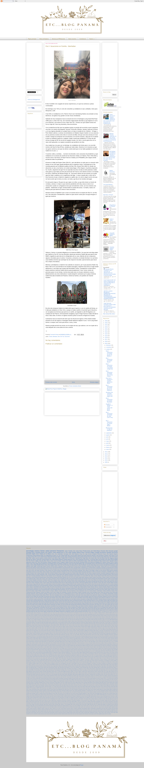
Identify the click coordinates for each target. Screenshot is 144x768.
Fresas (82, 594)
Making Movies (97, 664)
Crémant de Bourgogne (45, 633)
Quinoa (82, 682)
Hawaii (75, 649)
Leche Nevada (101, 559)
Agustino (60, 615)
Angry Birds (56, 618)
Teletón (42, 575)
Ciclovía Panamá (89, 629)
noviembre (109, 347)
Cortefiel (79, 592)
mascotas (93, 609)
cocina (97, 564)
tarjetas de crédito (45, 586)
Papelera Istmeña (55, 678)
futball (108, 570)
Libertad (57, 574)
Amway (44, 571)
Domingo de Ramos (48, 593)
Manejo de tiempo (106, 599)
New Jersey (41, 674)
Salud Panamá (115, 574)
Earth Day (93, 593)
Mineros (78, 670)
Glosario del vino (82, 646)
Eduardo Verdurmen (66, 638)
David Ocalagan (51, 634)
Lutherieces (33, 664)
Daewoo (104, 633)
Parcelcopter (66, 678)
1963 (68, 612)
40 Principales (75, 612)
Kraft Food (38, 659)
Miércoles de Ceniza (107, 670)
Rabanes (91, 682)
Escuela (40, 641)
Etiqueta (61, 641)
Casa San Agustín (103, 626)
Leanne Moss (91, 660)
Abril (61, 614)
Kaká (105, 566)
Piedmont (100, 679)
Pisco (117, 679)
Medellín (39, 564)
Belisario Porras (34, 622)
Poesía (59, 582)
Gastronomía (89, 566)
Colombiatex (64, 592)
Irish (117, 652)
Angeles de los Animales (44, 618)
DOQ (102, 633)
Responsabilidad (84, 582)
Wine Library (75, 608)
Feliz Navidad (115, 578)
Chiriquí (27, 573)
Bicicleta (46, 589)
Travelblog (79, 607)
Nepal (112, 672)
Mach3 (63, 664)
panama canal (115, 564)
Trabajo (36, 560)
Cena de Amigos (57, 560)
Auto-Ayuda (83, 555)
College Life (58, 592)
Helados (81, 649)
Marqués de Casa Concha (71, 667)
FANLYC (48, 594)
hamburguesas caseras (70, 609)
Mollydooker (31, 671)
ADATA (86, 575)
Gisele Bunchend (70, 646)
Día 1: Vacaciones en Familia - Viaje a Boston (109, 423)
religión (34, 554)
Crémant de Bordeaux (36, 633)
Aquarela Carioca (113, 618)
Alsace (112, 586)
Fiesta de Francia (45, 644)
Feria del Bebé (53, 642)
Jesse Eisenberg (51, 655)
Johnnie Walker (33, 564)
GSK (76, 645)
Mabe (57, 664)
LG (44, 570)
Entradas (107, 524)
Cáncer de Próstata (60, 578)
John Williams (55, 581)
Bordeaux (45, 562)
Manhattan (55, 336)
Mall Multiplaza (66, 574)
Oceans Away (35, 675)
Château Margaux (81, 629)
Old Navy (43, 601)
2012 (106, 456)
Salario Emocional (112, 171)
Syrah (54, 563)
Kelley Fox (101, 657)
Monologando (49, 671)
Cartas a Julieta (112, 219)
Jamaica (28, 564)
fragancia (78, 585)
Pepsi (95, 574)
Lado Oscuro (49, 660)
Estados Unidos (87, 560)
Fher (30, 644)
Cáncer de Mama (67, 566)
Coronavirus (53, 578)
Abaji (44, 614)
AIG (116, 612)
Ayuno (108, 619)
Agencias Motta (44, 615)
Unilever (116, 560)
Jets (70, 655)
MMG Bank (54, 664)
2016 (106, 341)
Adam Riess (80, 614)
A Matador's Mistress (108, 612)
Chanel (109, 627)
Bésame (64, 577)
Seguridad (111, 560)
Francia (104, 554)
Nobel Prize (28, 582)
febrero (108, 447)
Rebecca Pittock (76, 683)
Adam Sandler (85, 614)
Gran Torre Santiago (60, 648)
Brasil (46, 568)
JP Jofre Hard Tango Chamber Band (41, 597)
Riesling (72, 604)
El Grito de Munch (94, 638)
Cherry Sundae (51, 629)
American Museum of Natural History (104, 616)
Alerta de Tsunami (98, 586)
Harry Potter (77, 596)
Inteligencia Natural (85, 652)
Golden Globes (61, 596)
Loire (70, 599)
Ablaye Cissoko (94, 575)
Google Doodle (64, 555)
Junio (40, 657)
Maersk (80, 664)
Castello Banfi (81, 577)
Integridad (108, 573)
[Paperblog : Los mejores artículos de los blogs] (31, 108)
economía (101, 564)
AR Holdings (35, 614)
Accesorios (68, 614)
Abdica (51, 614)
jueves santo (89, 585)
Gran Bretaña (54, 648)
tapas (40, 586)
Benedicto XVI (90, 571)
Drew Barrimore (43, 637)
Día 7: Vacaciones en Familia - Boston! (109, 360)
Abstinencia (64, 614)
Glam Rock (94, 566)
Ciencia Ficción (95, 629)
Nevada (104, 560)
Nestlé (29, 674)
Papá (34, 603)
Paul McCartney (65, 564)
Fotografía (34, 579)
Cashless (32, 627)
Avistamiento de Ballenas (76, 588)
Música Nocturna (82, 672)
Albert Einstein (85, 615)
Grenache (73, 648)
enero (107, 449)
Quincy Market (75, 682)
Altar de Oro (81, 616)
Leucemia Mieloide (52, 574)
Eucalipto (69, 641)
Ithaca (29, 653)
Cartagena (62, 562)
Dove (101, 563)
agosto (108, 435)
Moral (109, 559)
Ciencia (93, 563)
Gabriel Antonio (44, 556)
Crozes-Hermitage (93, 592)
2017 (106, 339)
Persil (63, 679)
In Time (71, 652)
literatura (111, 570)
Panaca (31, 678)
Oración (60, 601)
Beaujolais (84, 571)
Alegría (116, 615)
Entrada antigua (94, 382)
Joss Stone (44, 656)
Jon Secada (96, 655)
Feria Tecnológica (55, 594)
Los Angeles (52, 663)
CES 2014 (68, 577)
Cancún (51, 626)
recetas (41, 611)
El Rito (116, 638)
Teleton (111, 605)
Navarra (102, 672)
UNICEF (95, 607)
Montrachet (77, 600)
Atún (61, 588)
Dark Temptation (34, 634)
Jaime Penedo (74, 653)
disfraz (51, 609)
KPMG (60, 657)
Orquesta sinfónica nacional (73, 601)
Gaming (87, 645)
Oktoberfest (52, 675)
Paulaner (102, 678)
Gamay (89, 568)
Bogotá (80, 563)
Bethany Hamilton (52, 622)
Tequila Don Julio (29, 607)
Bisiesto (87, 622)
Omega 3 (57, 601)
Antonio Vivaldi (87, 618)
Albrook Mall (103, 575)
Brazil (76, 623)
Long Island (82, 599)
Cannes (54, 626)
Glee (51, 596)
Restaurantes (67, 567)
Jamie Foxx (96, 653)
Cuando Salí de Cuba (59, 633)
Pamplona (108, 601)
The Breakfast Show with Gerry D (46, 607)
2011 (106, 458)
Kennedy (42, 570)
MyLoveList (66, 672)
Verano (92, 564)
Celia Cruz (86, 590)
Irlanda (113, 596)
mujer (40, 560)
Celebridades (60, 554)
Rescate (50, 685)
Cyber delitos (82, 633)
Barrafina (106, 588)
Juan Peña (80, 656)
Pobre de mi (104, 603)
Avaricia (33, 577)
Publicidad (77, 558)
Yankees (83, 608)
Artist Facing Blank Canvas (62, 619)
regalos (44, 611)
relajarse (31, 586)
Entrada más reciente (51, 382)
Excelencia (77, 641)
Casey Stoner (28, 627)
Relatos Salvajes (115, 683)
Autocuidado (68, 588)
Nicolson (66, 674)
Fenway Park (41, 642)
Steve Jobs (28, 575)
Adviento (92, 586)
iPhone (81, 585)
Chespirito (56, 629)
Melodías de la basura (83, 668)
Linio (108, 566)
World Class (106, 556)
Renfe (30, 685)
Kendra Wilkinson (89, 597)
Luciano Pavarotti (78, 581)
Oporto (89, 675)
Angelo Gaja (51, 618)
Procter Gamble (38, 604)
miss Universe (115, 609)
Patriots (116, 562)
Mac (46, 570)
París (89, 574)
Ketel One (107, 558)
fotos (51, 559)
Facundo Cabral (98, 641)
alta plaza (98, 608)
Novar (107, 674)
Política (108, 603)
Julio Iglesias (28, 657)
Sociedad (60, 605)
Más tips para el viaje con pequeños (109, 429)
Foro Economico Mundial (97, 644)
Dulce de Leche (52, 637)
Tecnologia (33, 575)
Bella (38, 622)
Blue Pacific (50, 589)
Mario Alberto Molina (42, 667)
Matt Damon (111, 667)
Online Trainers (43, 582)
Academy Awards (86, 586)
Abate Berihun (47, 614)
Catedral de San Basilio (51, 627)
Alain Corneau (75, 615)
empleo (75, 555)
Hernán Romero (98, 649)
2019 (106, 335)
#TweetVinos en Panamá (113, 205)
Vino (84, 554)
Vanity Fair (35, 608)
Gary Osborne (91, 645)
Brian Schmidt (83, 623)
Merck (90, 581)
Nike (32, 601)
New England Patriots (53, 564)
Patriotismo (94, 678)
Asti (54, 588)
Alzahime (91, 616)
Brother (63, 589)
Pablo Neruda (100, 601)
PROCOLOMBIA (114, 559)
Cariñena (67, 626)
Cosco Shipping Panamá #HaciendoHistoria (96, 631)
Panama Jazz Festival (52, 570)
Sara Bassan (33, 605)
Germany (27, 646)
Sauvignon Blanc (77, 567)
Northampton (35, 601)
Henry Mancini (85, 649)
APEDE (32, 614)
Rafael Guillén (34, 683)
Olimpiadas (37, 582)
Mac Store (60, 664)
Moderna (116, 670)
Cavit (58, 627)
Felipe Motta (81, 573)
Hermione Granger (92, 649)
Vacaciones (67, 336)
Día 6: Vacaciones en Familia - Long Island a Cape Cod (109, 366)
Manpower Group (78, 554)
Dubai (48, 637)
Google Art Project (33, 648)
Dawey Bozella (61, 634)
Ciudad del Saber (32, 578)
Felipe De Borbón (35, 642)
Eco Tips (59, 555)
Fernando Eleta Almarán (60, 642)
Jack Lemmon (54, 653)
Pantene (31, 603)
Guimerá (105, 648)
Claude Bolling (108, 629)
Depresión (28, 593)
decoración (37, 609)
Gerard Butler (115, 594)
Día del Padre (85, 578)
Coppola (64, 631)
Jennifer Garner (45, 655)
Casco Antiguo (115, 626)
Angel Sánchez (37, 618)
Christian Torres (75, 629)
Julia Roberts (67, 597)
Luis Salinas (108, 663)
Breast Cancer (50, 560)
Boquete (56, 577)
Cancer (58, 562)
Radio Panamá (106, 682)
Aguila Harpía (49, 615)
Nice (58, 674)
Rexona (73, 564)
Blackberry (51, 577)
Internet (113, 555)
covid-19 (72, 555)
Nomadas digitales (78, 674)
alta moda (93, 608)
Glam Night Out (42, 596)
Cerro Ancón (79, 627)
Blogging (27, 623)
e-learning (70, 585)
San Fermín (115, 604)
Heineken (98, 573)
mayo (107, 441)
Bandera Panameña (97, 588)
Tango (37, 559)
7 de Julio (71, 586)
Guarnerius (88, 648)
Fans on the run (111, 641)
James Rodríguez (91, 653)
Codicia (37, 578)
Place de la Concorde (93, 603)
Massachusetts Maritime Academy (33, 567)
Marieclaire (32, 667)
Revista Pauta (68, 685)
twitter (35, 566)
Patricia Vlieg (89, 678)
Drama (58, 593)
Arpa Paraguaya (47, 619)
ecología (97, 552)
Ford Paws (91, 644)
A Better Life (91, 612)
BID (115, 619)
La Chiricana (64, 659)
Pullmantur (55, 556)
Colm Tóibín (101, 630)
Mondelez (45, 671)
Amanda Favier (95, 616)
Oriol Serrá (64, 601)
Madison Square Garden (69, 664)
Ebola (117, 637)
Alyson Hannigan (86, 616)
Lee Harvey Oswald (112, 660)
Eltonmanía (99, 554)
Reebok (96, 683)
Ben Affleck (42, 622)
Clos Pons (31, 630)
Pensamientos (62, 603)
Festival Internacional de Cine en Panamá (84, 642)
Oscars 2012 (94, 601)
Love (80, 663)
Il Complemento (55, 652)
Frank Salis (78, 594)
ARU (38, 614)
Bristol (87, 623)
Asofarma (54, 571)
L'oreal (112, 597)
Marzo (93, 667)
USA (108, 554)
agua (63, 575)
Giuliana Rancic (76, 646)
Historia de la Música (45, 554)
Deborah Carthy (83, 634)
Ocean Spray (30, 675)
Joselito (31, 656)
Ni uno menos (51, 674)
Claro (35, 573)
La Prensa (101, 659)
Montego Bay (94, 581)
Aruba (73, 619)
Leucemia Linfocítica (55, 599)
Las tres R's (74, 660)
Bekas (30, 622)
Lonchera (78, 599)
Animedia (69, 618)
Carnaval (48, 566)
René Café (78, 582)
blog (95, 564)
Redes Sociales (61, 556)
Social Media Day (54, 605)
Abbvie (40, 571)
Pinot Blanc (112, 679)
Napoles (91, 672)
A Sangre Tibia (77, 586)
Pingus (83, 603)
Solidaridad (83, 567)
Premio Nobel (99, 574)
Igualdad (47, 652)
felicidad (105, 564)
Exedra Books (43, 594)
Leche (88, 562)
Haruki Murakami (68, 649)
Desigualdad (106, 634)
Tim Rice (66, 607)
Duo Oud (56, 637)
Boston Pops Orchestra (36, 568)
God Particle (87, 646)
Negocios (112, 558)
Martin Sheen (88, 667)
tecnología (30, 551)
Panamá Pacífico (114, 601)
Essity (43, 641)
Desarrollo (41, 593)
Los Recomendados (113, 566)
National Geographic (96, 672)
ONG (40, 601)
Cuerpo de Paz (66, 633)
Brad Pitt (43, 568)
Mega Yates (66, 668)
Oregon (101, 675)
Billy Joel (95, 571)
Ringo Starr (91, 582)
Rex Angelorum (84, 685)
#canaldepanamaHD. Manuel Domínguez (33, 612)
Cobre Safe (48, 630)
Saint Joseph (107, 604)
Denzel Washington (114, 592)
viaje (86, 554)
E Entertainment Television (88, 637)
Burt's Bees (60, 577)
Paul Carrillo (49, 603)
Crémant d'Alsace (29, 633)
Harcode (54, 649)
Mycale (69, 672)
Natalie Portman (103, 600)
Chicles (63, 629)
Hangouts (94, 573)
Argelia (49, 588)
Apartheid (96, 618)
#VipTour (111, 611)
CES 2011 (68, 589)
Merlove (27, 670)
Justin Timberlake (55, 657)
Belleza (79, 552)
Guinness (109, 648)
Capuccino (60, 626)
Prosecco (44, 682)
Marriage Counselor (79, 667)
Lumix (106, 559)
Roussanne (92, 604)
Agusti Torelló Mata (55, 615)
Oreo (103, 675)
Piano (72, 603)
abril (107, 443)
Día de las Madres (62, 573)
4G (81, 612)
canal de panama (100, 555)
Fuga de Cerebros (37, 645)
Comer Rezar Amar (107, 630)
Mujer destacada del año (113, 671)
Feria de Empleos (81, 568)
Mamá (92, 560)
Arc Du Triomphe (34, 619)
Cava (56, 627)
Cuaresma (70, 568)
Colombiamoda (65, 568)
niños (95, 558)
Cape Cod (84, 563)
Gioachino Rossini (56, 646)
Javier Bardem (52, 597)
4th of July (66, 586)
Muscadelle (35, 672)
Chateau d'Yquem (105, 577)
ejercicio (42, 558)
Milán (76, 670)
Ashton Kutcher (82, 619)
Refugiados (105, 683)
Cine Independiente (48, 555)
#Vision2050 (115, 611)
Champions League (101, 627)
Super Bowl (85, 558)
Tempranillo (115, 605)
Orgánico (105, 675)
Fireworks (53, 644)
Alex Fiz (47, 616)
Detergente (116, 634)
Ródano (68, 570)
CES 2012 (72, 589)
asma (105, 608)
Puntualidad (104, 574)
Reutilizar (109, 574)
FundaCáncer (39, 579)
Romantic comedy (97, 582)
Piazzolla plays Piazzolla (86, 679)
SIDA (102, 582)
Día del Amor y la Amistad (89, 559)
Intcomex (37, 581)
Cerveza (83, 627)
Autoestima (58, 571)
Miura (100, 670)
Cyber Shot (78, 633)
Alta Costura (76, 616)
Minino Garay (82, 670)
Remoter (27, 685)
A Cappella (95, 612)
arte (92, 551)
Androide (27, 618)
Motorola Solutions (94, 671)
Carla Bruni (71, 626)
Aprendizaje (108, 618)
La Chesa (59, 659)
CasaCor (108, 626)
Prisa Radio (32, 604)
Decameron (103, 552)
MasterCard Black (98, 560)
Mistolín (97, 670)
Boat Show (40, 623)
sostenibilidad (36, 586)
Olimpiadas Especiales (50, 601)
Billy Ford (75, 622)
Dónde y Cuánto (81, 637)
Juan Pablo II (37, 570)
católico (33, 558)
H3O (31, 649)
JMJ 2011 (32, 597)
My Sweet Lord (61, 672)
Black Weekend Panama (98, 622)
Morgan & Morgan (82, 671)
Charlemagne (99, 590)
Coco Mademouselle (57, 630)
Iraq (115, 652)
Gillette (34, 596)
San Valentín (33, 559)
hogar (76, 609)
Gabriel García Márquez (81, 645)
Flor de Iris (57, 644)
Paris (54, 567)
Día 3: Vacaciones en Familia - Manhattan (109, 400)
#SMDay (95, 611)
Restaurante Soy (54, 604)
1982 (70, 612)
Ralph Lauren (39, 683)
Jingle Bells (73, 655)
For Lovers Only (78, 644)
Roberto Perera (86, 604)
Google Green (49, 648)
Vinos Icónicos (40, 608)
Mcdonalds (55, 668)
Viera (90, 570)
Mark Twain (64, 667)
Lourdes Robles (74, 663)
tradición (78, 575)
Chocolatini (67, 629)
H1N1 (29, 649)
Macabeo (101, 599)
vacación (72, 611)
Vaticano (87, 570)
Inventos (101, 652)
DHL (72, 566)
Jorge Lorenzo (61, 581)
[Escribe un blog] (79, 334)
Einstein (79, 638)
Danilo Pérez (28, 634)
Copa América (74, 592)
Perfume (58, 570)
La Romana (105, 659)
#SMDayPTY (99, 611)
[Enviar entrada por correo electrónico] (75, 334)
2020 (106, 333)
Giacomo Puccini (29, 596)
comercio (112, 608)
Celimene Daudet (66, 627)
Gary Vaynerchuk (93, 594)
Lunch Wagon (28, 664)
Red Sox (74, 582)
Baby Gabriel (43, 566)
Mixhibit (102, 670)
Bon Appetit (51, 623)
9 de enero (84, 612)
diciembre (108, 345)
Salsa (111, 604)
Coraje (49, 578)
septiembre (109, 433)
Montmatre (68, 671)
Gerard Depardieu (115, 645)
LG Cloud (53, 659)
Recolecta (87, 683)
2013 (106, 454)
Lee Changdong (106, 660)
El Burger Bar (94, 578)
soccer (31, 566)
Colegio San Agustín (80, 630)
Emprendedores (100, 578)
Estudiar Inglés (75, 573)
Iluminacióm (64, 652)
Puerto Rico (63, 682)
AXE (42, 614)
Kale (69, 657)
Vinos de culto (97, 584)
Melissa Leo (76, 668)
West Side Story (69, 608)
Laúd (78, 660)
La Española (68, 659)
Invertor (104, 652)
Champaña (89, 563)
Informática (100, 596)
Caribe (113, 571)
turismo (43, 552)
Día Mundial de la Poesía (62, 637)
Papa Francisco (49, 567)
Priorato (27, 604)
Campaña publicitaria (67, 559)
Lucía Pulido (99, 663)
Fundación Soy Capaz (66, 645)
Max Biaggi (31, 668)
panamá (53, 551)
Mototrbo (99, 671)
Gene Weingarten (108, 645)
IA (102, 579)
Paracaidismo (61, 678)
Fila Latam (50, 644)
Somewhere (64, 605)
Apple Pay (104, 618)
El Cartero (83, 638)
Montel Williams (63, 671)
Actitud (77, 614)
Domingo (80, 578)
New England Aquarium (35, 674)
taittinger (57, 611)
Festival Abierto (74, 642)
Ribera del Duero (61, 604)
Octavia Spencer (41, 675)
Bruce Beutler (113, 623)
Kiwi (117, 657)
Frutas (33, 645)
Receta (40, 563)
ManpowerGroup (72, 574)
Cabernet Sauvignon (52, 562)
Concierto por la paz (44, 631)
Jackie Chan (63, 653)
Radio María (102, 682)
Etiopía (58, 641)
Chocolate (54, 568)
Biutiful (90, 622)
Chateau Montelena (107, 590)
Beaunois (32, 589)
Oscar (86, 574)
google (116, 551)
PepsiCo (67, 603)
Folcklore (64, 644)
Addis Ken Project (96, 614)
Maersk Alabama (84, 664)
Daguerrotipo (108, 633)
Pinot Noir (28, 560)
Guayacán (96, 648)
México (74, 672)
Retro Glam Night (63, 685)
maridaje (116, 567)
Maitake (88, 664)
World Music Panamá (99, 551)
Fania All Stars (105, 641)
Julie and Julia (74, 597)
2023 (106, 327)
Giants (39, 646)
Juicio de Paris (104, 656)
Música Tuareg (87, 672)
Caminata (96, 589)
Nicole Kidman (62, 674)
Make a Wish (92, 664)
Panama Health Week (36, 678)
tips (36, 571)
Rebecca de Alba (83, 683)
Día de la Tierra (74, 593)
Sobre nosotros (72, 38)
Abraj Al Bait (58, 614)
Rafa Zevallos (115, 682)
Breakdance (79, 623)
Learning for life (40, 599)
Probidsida (40, 682)
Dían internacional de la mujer (72, 637)
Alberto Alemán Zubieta (99, 615)
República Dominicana (45, 685)
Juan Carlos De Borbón (60, 656)
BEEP (113, 619)
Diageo (92, 552)
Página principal (32, 38)
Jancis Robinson (104, 653)
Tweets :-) (91, 38)
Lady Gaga (54, 660)
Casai (111, 626)
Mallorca (116, 664)
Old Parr (55, 675)
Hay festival (78, 649)
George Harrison (108, 594)
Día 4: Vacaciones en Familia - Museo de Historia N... (109, 388)
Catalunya (86, 577)
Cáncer (66, 560)
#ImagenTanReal (91, 611)
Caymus (60, 627)
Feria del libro (76, 562)
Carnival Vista (65, 590)
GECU (66, 558)
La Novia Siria (96, 659)
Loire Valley (73, 599)
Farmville (116, 641)
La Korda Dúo (87, 659)
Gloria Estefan (55, 596)
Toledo (69, 607)
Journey (53, 656)
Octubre (33, 582)
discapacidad (109, 567)
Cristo (88, 592)
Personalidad (63, 570)
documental (65, 585)
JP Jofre (40, 653)
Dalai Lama (68, 578)
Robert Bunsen (115, 685)
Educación (89, 555)
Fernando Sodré (68, 642)
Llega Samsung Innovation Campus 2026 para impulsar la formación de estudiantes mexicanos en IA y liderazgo (110, 306)
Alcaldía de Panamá (107, 615)
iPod (79, 609)
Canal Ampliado (47, 626)
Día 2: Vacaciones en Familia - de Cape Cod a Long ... (109, 415)
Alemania (44, 616)
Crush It (109, 631)
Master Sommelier (101, 667)
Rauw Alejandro (56, 683)
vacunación (80, 611)
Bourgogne (55, 589)
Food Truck (73, 644)
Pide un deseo (95, 679)
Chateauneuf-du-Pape (30, 592)
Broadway (90, 623)
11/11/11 (49, 612)
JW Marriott (44, 653)
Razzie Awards (70, 683)
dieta (61, 585)
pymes (27, 586)
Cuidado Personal (69, 562)
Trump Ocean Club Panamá (87, 607)
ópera (86, 611)
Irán (27, 653)
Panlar (27, 603)
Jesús (43, 581)
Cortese (87, 631)
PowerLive (112, 603)
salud (47, 551)
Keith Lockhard (96, 657)
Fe (111, 578)
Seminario (75, 570)
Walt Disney (63, 608)
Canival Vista (101, 589)
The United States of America (50, 584)
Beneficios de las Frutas (39, 589)
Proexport (28, 552)
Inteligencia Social (114, 573)
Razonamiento (65, 683)
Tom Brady (58, 584)
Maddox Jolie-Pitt (85, 581)
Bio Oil (80, 622)
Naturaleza (82, 574)
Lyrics (41, 664)
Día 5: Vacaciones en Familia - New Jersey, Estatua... (109, 373)
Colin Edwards (90, 630)
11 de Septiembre (44, 612)
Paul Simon (98, 678)
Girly (37, 596)
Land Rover (30, 599)
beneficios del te (36, 585)
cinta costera (91, 558)
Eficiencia (71, 638)
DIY (65, 578)
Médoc (72, 672)
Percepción (41, 679)
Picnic (92, 679)
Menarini (91, 668)
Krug (49, 659)
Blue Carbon (32, 623)
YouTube (112, 584)
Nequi (114, 672)
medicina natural (98, 609)
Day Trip (65, 634)
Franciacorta (104, 644)
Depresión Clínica (34, 593)
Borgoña (56, 559)
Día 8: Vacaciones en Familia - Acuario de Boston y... (109, 353)
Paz (70, 564)
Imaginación (68, 652)
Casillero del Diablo (38, 627)
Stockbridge (79, 570)
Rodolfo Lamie (43, 686)
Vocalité (53, 608)
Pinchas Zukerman (77, 603)
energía (73, 585)
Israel (27, 570)
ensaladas (59, 609)
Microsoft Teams (54, 670)
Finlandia (69, 594)
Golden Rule (105, 646)
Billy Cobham (70, 622)
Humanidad (82, 562)
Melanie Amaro (71, 668)
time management (66, 611)
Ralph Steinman (45, 683)
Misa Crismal (93, 670)
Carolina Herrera (93, 626)
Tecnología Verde (67, 554)
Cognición (74, 630)
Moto (99, 581)
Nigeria (71, 674)
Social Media (50, 563)
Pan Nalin (28, 678)
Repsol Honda (38, 685)
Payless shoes (29, 563)
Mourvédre (89, 600)
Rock (81, 558)
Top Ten (54, 575)
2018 (106, 337)
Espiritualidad (80, 560)
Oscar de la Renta (82, 601)
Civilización (104, 629)
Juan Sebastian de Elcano (86, 656)
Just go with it (45, 657)
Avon (106, 619)
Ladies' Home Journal (43, 660)
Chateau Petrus (114, 590)
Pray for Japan (65, 582)
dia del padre (47, 609)
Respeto (53, 685)
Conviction (69, 592)
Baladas (80, 571)
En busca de (76, 566)
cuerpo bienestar (56, 585)
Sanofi (107, 560)
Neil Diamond (108, 672)
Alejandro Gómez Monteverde (31, 616)
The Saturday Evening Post (62, 563)
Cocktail (52, 630)
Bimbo (78, 622)
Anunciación (92, 618)
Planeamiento (55, 582)
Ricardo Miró (68, 604)
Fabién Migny (92, 641)
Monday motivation (39, 671)
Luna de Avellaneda (114, 663)
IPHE (93, 596)
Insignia (80, 652)
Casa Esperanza (72, 590)
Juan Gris (76, 656)
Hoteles (111, 568)
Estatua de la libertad (48, 641)
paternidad (115, 585)
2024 (106, 324)
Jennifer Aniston (39, 655)
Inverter (40, 581)
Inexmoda (116, 568)
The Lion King (56, 607)
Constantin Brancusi (55, 631)
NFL (101, 562)
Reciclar (33, 560)
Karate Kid (72, 657)
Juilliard (63, 597)
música (37, 551)
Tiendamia (61, 607)
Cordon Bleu (71, 631)
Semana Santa (100, 556)
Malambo (104, 664)
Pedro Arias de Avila (112, 678)
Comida (63, 560)
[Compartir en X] (80, 334)
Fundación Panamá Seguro (57, 645)
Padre (105, 601)
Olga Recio (65, 675)
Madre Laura (76, 664)
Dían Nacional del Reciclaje (85, 593)
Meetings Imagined (61, 668)
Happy (46, 649)
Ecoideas (54, 555)
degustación (29, 562)
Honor (83, 552)
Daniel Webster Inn (114, 633)
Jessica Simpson (57, 655)
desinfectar (42, 609)
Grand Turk (67, 648)
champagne (103, 567)
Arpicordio (52, 619)
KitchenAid (114, 657)
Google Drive (45, 648)
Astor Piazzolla (75, 563)
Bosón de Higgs (59, 623)
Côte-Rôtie (95, 633)
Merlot (41, 567)
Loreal (73, 581)
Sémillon (116, 582)
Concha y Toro (45, 578)
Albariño (99, 575)
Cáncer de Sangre (88, 633)
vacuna (76, 611)
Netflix (108, 600)
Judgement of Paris (98, 656)
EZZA (104, 637)
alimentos (94, 555)
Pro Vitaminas (36, 682)
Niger (69, 674)
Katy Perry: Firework (108, 194)
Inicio (73, 382)
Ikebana (50, 652)
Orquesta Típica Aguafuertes (113, 675)
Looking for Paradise (32, 663)
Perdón (44, 679)
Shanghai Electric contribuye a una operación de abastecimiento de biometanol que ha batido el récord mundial (110, 272)
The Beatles (83, 564)
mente (103, 609)
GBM (87, 568)
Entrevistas (84, 566)
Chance (106, 627)
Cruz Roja (113, 631)
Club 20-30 (97, 563)
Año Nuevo (44, 560)
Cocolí (62, 630)
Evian (72, 641)
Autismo (63, 588)
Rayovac (61, 683)
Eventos (105, 578)
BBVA (111, 619)
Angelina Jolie (49, 571)
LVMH (57, 659)
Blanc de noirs (111, 622)
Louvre (78, 663)
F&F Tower (81, 641)
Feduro (30, 642)
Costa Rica (106, 631)
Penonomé (31, 679)
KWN (86, 562)
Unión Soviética (77, 584)
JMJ (37, 653)
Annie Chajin (76, 618)
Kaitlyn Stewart (63, 657)
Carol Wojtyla (88, 626)
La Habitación (81, 659)
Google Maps (81, 579)
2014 (106, 451)
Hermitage (86, 596)
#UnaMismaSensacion (106, 611)
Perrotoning (60, 679)
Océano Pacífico (47, 675)
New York (60, 564)
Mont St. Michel (58, 671)
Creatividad (84, 592)
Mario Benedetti (49, 667)
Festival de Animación (108, 642)
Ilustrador (112, 579)
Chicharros (60, 629)
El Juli (105, 638)
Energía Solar (69, 573)
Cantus (57, 626)
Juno (42, 657)
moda (69, 552)
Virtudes (74, 552)
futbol (66, 556)
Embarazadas (29, 555)
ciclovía (108, 608)
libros (82, 609)
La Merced (92, 659)
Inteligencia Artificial (113, 563)
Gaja (85, 594)
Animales (66, 618)
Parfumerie (74, 678)
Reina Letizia (109, 683)
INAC (30, 558)
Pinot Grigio (35, 563)
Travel (70, 563)
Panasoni (50, 678)
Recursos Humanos (92, 556)
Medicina (54, 600)
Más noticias (106, 313)
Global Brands (64, 579)
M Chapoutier (47, 664)
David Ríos (56, 634)
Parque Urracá (78, 678)
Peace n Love (106, 678)
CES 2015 (73, 577)
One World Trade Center (76, 675)
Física (74, 645)
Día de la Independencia (65, 593)
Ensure (27, 641)
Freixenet (30, 645)
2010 (106, 460)
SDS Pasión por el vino (99, 604)
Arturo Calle (69, 619)
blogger (93, 570)
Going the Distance (93, 646)
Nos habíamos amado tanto (101, 674)
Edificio (37, 638)
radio (39, 611)
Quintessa (86, 682)
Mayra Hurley (48, 668)
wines (53, 558)
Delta (87, 634)
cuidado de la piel (98, 570)
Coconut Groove (66, 630)
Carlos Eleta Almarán (77, 626)
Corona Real (78, 631)
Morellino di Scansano (74, 671)
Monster (53, 671)
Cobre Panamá (43, 630)
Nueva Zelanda (110, 674)
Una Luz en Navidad (101, 607)
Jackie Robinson (69, 653)
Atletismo (57, 588)
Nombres (83, 674)
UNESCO (72, 584)
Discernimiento (74, 578)
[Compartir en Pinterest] (83, 334)
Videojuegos (58, 575)
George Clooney (101, 594)
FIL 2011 (85, 641)
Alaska (79, 615)
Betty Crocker (57, 622)
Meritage (116, 668)
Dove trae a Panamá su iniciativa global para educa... (109, 381)
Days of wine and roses (71, 634)
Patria (40, 603)
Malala (102, 664)
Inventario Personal (96, 652)
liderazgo (85, 609)
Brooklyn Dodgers (107, 623)
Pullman (66, 682)
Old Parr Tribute (60, 675)
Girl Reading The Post (63, 646)
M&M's (91, 599)
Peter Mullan (66, 679)
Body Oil (43, 623)
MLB (51, 664)
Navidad (109, 552)
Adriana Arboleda (112, 614)
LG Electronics (71, 558)
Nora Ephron (87, 674)
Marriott (39, 600)
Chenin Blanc (46, 629)
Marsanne (50, 600)
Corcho (67, 631)
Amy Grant (116, 616)
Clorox (51, 592)
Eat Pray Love (99, 593)
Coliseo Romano (96, 630)
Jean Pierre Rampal (33, 655)
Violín (101, 584)
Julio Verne (33, 657)
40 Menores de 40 (60, 586)
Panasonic (60, 551)
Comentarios (108, 527)
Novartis (104, 562)
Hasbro (72, 649)
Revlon (72, 685)
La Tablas (31, 660)
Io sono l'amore (112, 652)
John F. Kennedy (48, 581)
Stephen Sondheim (84, 605)
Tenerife (42, 584)
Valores (50, 552)
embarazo (55, 609)
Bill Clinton (66, 622)
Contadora (61, 631)
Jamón (100, 653)
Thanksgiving (36, 607)
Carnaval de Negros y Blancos (51, 590)
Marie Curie (28, 667)
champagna (98, 567)
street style (53, 611)
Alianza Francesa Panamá (112, 575)
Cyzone (98, 592)
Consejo (50, 631)
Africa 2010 (40, 562)
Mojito (27, 671)
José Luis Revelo (49, 656)
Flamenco (73, 594)
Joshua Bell (40, 656)
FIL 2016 (88, 641)
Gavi (101, 645)
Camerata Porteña (90, 589)
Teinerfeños (107, 605)
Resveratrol (57, 685)
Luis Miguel (87, 599)
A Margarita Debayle (101, 612)
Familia (50, 336)
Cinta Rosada (112, 577)
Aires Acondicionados (66, 615)
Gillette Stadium (49, 646)
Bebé (42, 555)
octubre (108, 349)
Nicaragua (56, 674)
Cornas (74, 631)
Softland (112, 582)
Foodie (30, 579)
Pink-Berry (87, 603)
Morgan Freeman (83, 600)
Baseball (42, 577)
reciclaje (33, 571)
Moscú (86, 671)
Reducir (48, 604)
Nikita (74, 674)
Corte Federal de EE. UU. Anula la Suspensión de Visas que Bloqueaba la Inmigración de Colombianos (110, 282)
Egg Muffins (76, 638)
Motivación (92, 562)
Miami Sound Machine (42, 670)
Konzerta (111, 551)
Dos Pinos (54, 593)
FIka (51, 594)
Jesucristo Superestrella (65, 655)
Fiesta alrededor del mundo (36, 644)
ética (84, 611)
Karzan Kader (81, 657)
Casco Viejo (75, 559)
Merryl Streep (59, 600)
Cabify (76, 577)
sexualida (49, 611)
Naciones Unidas (103, 581)
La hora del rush (36, 660)
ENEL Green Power (99, 637)
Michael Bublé (48, 670)
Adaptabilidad (90, 614)
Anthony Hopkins (81, 618)
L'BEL (46, 574)
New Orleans (115, 581)
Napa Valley (109, 581)
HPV (37, 649)
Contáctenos (83, 38)
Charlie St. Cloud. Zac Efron (39, 629)
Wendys (94, 567)
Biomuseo (83, 622)
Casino (43, 627)
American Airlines (29, 588)
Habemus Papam (42, 649)
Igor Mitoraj (44, 652)
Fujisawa (42, 645)
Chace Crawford (87, 627)
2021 (106, 331)
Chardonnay (80, 559)
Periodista (53, 679)
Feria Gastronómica (47, 642)
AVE (40, 614)
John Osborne (86, 655)
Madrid (60, 574)
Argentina (111, 554)
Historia (102, 566)
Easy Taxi (113, 637)
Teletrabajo (38, 575)
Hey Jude (102, 649)
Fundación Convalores (48, 645)
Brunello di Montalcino (102, 571)
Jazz (46, 552)
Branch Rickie (72, 623)
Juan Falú (72, 656)
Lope (40, 663)
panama (79, 555)
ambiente (102, 608)
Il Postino (59, 652)
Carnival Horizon (54, 566)
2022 (106, 329)
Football (63, 558)
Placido (100, 603)
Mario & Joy (36, 667)
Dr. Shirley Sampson (32, 637)
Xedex (80, 608)
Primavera (70, 582)
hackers (63, 609)
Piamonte (80, 679)
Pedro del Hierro (55, 603)
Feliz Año (86, 573)
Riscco (76, 564)
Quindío (79, 682)
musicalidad (28, 571)
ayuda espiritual (29, 585)
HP (35, 649)
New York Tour (61, 336)
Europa (33, 594)
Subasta (95, 605)
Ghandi (36, 646)
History (89, 596)
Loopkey (37, 663)
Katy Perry (86, 657)
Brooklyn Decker (101, 623)
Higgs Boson (109, 649)
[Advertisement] (72, 403)
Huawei (100, 579)
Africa (40, 615)
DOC (100, 633)
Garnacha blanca (57, 579)
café (41, 585)
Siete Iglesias (47, 605)
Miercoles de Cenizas (66, 670)
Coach (39, 630)
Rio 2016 (110, 685)
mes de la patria (108, 609)
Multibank (28, 672)
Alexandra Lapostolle (53, 616)
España (34, 555)
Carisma (43, 590)
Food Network (68, 644)
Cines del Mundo (101, 558)
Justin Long (50, 657)
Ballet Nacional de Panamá (87, 588)
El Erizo (89, 638)
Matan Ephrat (106, 667)
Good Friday (109, 646)
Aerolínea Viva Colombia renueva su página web (109, 394)
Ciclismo (42, 592)
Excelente (37, 594)
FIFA (104, 563)
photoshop (28, 611)
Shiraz (105, 582)
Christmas (32, 573)
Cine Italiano (47, 592)
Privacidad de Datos (29, 682)
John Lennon (31, 570)
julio (107, 437)
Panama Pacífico (110, 562)
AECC (114, 612)
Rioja (76, 604)
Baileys (76, 571)
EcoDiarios (28, 638)
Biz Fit (92, 622)
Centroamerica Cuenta (73, 627)
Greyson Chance (78, 648)
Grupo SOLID (83, 648)
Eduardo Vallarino (59, 638)
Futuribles (71, 645)
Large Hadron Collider (64, 660)
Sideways (42, 605)
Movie (44, 567)
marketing (70, 556)
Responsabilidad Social (60, 567)
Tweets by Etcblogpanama (34, 99)
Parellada (70, 678)
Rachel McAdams (96, 682)
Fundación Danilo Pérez (48, 579)
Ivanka (31, 653)
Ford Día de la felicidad (85, 644)
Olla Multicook (69, 675)
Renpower (33, 685)
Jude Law (93, 656)
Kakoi (68, 657)
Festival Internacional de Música (98, 642)
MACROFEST (96, 599)
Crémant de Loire (52, 633)
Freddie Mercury (109, 644)
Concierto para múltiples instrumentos (34, 631)
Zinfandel (116, 584)
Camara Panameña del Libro (80, 589)
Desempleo (102, 634)
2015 (106, 343)
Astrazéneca (28, 577)
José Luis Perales (67, 581)
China (51, 568)
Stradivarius (91, 605)
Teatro (83, 570)
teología (61, 611)
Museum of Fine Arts (96, 600)
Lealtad (35, 599)
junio (107, 439)
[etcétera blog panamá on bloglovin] (109, 536)
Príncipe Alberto (57, 682)
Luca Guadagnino (88, 663)
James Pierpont (85, 653)
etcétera (46, 558)
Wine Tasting (42, 559)
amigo (65, 575)
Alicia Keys (63, 616)
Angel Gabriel (32, 618)
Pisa (115, 679)
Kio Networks (96, 597)
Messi (63, 600)
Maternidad (50, 556)
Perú (70, 603)
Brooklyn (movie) (95, 623)
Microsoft (28, 554)
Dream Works (38, 637)
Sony (80, 564)
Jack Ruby (59, 653)
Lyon (39, 664)
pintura (33, 562)
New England (113, 600)
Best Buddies (46, 622)
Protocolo (48, 682)
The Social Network (107, 184)
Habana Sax (96, 579)
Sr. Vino (65, 552)
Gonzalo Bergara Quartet (72, 579)
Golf (65, 596)
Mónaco (77, 672)
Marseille (84, 667)
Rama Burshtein (51, 683)
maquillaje (115, 570)
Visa (45, 608)
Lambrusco (58, 660)
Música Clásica (44, 564)
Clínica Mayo (36, 630)
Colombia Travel (107, 555)
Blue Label (36, 623)
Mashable (95, 667)
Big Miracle (62, 622)
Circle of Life (100, 629)
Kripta (41, 659)
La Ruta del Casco (110, 659)
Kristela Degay (45, 659)
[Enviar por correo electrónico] (77, 334)
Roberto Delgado (29, 686)
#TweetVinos (75, 556)
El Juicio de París (101, 638)
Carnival (60, 590)
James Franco (79, 653)
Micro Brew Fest (71, 600)
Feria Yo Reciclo (63, 594)
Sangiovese (44, 563)
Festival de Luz (115, 642)
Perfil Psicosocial (49, 679)
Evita (74, 641)
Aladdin (71, 615)
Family (109, 578)
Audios (96, 619)
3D (55, 586)
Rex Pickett (89, 685)
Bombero (47, 623)
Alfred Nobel (59, 616)
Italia (69, 555)
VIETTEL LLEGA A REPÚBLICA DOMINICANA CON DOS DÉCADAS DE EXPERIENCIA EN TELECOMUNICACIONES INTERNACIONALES (110, 294)
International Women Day (31, 574)
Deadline (78, 634)
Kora (27, 659)
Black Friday (46, 577)
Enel (80, 566)
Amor (37, 554)
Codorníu (71, 630)
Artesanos (56, 619)
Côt (92, 633)
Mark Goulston (54, 667)
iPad (113, 567)
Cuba (46, 573)
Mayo (44, 668)
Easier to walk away (108, 637)
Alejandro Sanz (39, 616)
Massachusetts (84, 556)
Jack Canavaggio (49, 653)
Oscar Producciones (84, 551)
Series (42, 551)
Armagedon (39, 619)
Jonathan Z (101, 655)
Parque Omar (49, 582)
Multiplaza (97, 562)
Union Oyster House (110, 607)
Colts (40, 578)
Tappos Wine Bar (36, 584)
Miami (66, 600)
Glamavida (47, 596)
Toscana (88, 564)
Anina (72, 618)
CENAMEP (109, 571)
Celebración (81, 590)
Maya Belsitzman (36, 668)
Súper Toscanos (29, 584)
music (66, 551)
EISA (94, 637)
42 (79, 612)
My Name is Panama (54, 672)
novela (75, 575)
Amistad (38, 566)
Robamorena (80, 604)
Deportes (116, 554)
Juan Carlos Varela (67, 656)
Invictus (107, 652)
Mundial (31, 672)
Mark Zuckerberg (34, 600)
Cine (74, 551)
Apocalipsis (100, 618)
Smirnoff (108, 582)
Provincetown (52, 682)
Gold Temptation (100, 646)
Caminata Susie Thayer (40, 626)
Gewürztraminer (32, 646)
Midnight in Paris (60, 670)
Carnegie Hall (83, 626)
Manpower (38, 555)
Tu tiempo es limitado (65, 584)
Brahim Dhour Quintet (66, 623)
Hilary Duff (113, 649)
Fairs (102, 641)
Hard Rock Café (71, 596)
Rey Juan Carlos (94, 685)
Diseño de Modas (73, 560)
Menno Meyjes (95, 668)
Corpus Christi (83, 631)
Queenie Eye (70, 682)
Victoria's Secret (90, 584)
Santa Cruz (28, 605)
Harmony (58, 649)
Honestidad (103, 573)
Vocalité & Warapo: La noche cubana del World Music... (109, 407)
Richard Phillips (106, 685)
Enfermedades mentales (113, 593)
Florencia (60, 644)
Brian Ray (60, 589)
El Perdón (112, 638)
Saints (71, 570)
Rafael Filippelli (29, 683)
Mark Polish (60, 667)
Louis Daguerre (63, 663)
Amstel (112, 616)
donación (105, 570)
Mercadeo (100, 668)
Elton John (54, 554)
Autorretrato (100, 619)
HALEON (33, 649)
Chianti (116, 571)
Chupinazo (38, 592)
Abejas (54, 614)
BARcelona (37, 577)
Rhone (72, 567)
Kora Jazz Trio (30, 659)
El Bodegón (104, 593)
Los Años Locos (57, 663)
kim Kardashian (70, 575)
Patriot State (43, 603)
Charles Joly (113, 627)
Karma (84, 597)
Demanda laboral (91, 634)
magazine (96, 585)
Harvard (82, 596)
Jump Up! (36, 657)
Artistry (52, 588)
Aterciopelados (88, 619)
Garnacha (93, 568)
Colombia (37, 552)
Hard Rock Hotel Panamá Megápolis (102, 568)
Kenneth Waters (106, 657)
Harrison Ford (62, 649)
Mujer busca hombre (105, 671)
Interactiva (91, 652)
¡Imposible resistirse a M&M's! (112, 234)
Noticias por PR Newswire (58, 38)
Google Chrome (39, 648)
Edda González (33, 638)
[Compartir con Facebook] (81, 334)
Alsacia (72, 616)
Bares (102, 588)
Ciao (85, 629)
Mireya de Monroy (88, 670)
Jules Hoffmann (110, 656)
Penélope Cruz (36, 679)
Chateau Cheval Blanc (97, 577)
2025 (106, 322)
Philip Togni (77, 679)
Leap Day (96, 660)
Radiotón (111, 682)
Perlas (57, 679)
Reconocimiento (92, 683)
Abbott (81, 586)
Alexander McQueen (106, 586)
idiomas (84, 585)
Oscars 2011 (89, 601)
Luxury (37, 664)
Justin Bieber (79, 597)
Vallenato (30, 608)
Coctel (54, 592)
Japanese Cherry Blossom (111, 653)
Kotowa (35, 659)
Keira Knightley (90, 657)
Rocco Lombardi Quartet (37, 686)
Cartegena (98, 626)
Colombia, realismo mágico (112, 248)
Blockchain (116, 622)
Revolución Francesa (77, 685)
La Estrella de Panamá (75, 659)
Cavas (77, 590)
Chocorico (70, 629)
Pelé (117, 678)
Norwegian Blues (92, 674)
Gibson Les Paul (43, 646)
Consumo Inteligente (92, 554)
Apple (53, 559)
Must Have (39, 672)
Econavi (89, 578)
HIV (67, 596)
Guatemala (92, 648)
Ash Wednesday (77, 619)
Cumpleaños (60, 566)
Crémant (116, 631)
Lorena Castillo (43, 663)
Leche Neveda (100, 660)
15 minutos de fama (63, 612)
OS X (115, 674)
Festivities (28, 644)
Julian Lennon (115, 656)
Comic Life (112, 630)
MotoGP (78, 574)
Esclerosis (36, 641)
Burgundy (61, 559)
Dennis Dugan (97, 634)
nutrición (50, 558)
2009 (106, 462)
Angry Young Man (61, 618)
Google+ (99, 566)
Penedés (27, 679)
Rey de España (100, 685)
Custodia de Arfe (72, 633)
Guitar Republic (113, 648)
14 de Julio (57, 612)
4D (80, 612)
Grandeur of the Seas (88, 579)
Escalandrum (29, 594)
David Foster (45, 634)
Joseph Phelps (35, 656)
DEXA (98, 633)
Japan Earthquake (41, 574)
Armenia (42, 619)
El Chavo (86, 638)
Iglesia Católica (107, 579)
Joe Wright (77, 655)
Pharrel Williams (71, 679)
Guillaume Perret (101, 648)
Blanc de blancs (105, 622)
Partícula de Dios (84, 678)
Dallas (102, 592)
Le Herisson (81, 660)
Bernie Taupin (58, 558)
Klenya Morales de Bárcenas (105, 597)
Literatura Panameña (64, 599)
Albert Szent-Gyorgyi (91, 615)
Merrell (30, 670)
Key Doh (110, 657)
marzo (108, 445)
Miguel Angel (73, 670)
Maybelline (41, 668)
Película (91, 574)
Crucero (38, 556)
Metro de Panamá (35, 670)
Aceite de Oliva (72, 614)
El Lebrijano (108, 638)
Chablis (90, 577)
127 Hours (53, 612)
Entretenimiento (31, 641)
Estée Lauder (54, 641)
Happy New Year (50, 649)
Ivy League (35, 653)
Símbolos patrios (100, 605)
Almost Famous (68, 616)
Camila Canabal (32, 626)
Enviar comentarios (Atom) (75, 386)
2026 (106, 320)
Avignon (103, 619)
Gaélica (103, 645)
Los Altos (48, 663)
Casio (45, 627)
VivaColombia (49, 608)
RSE (88, 682)
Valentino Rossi (84, 584)
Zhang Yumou (88, 608)
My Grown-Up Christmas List (46, 672)
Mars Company (44, 600)
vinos (77, 551)
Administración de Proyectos (104, 614)
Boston (79, 556)
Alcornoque (113, 615)
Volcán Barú (57, 608)
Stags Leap (77, 605)
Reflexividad (100, 683)
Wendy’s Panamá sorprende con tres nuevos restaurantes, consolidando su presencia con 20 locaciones (109, 137)
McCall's (51, 668)
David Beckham (40, 634)
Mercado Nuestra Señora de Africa (108, 668)
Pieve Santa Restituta (106, 679)
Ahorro (30, 568)
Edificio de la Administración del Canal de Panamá (47, 638)
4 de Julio (83, 575)
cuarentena (50, 585)
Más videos (112, 313)
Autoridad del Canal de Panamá (68, 571)
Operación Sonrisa (84, 675)
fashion (32, 556)
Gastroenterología (97, 645)
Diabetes (56, 573)
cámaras (33, 609)
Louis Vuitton (68, 663)
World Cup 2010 (106, 584)
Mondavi (34, 671)
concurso (38, 558)
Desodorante (111, 634)
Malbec (108, 664)
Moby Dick (112, 670)
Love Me (83, 663)
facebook (47, 559)
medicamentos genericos (103, 585)
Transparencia (74, 607)
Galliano (88, 594)
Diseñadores (75, 568)
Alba (81, 615)
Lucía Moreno (93, 663)
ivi (80, 609)
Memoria (88, 668)
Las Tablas (70, 660)
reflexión (28, 566)
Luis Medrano (103, 663)
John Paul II (92, 655)
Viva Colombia (89, 567)
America (116, 586)
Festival (90, 573)
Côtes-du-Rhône (50, 573)
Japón (96, 559)
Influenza (96, 596)
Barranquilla (110, 588)
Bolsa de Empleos (44, 38)
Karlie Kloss (77, 657)
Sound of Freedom (71, 605)
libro (93, 585)
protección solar (34, 611)
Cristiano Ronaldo (40, 573)
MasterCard (60, 552)
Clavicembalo (113, 629)
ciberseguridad (45, 585)
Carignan (63, 626)
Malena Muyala (112, 664)
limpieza (89, 609)
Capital (105, 589)
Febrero (27, 642)
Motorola (89, 671)
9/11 (87, 612)
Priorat (116, 603)
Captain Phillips (38, 590)
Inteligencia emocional (107, 596)
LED (51, 659)
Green (70, 648)
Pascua (36, 603)
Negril (105, 672)
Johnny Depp (58, 597)
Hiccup (106, 649)
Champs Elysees (92, 590)
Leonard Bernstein (47, 599)
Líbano (44, 664)
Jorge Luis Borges (106, 655)
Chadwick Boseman (94, 627)
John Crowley (81, 655)
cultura (54, 552)
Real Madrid (44, 604)
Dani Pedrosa (106, 592)
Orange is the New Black (95, 675)
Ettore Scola (65, 641)
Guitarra (107, 563)
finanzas (109, 564)
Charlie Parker (31, 629)
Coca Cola (59, 568)
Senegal (38, 605)
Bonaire (54, 623)
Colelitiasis (86, 630)
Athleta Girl (93, 619)
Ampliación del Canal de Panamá (40, 588)
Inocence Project (76, 652)
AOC (89, 575)
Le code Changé (86, 660)
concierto (87, 552)
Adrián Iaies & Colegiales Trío (33, 615)
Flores (27, 579)
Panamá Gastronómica (45, 678)
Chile (48, 568)
